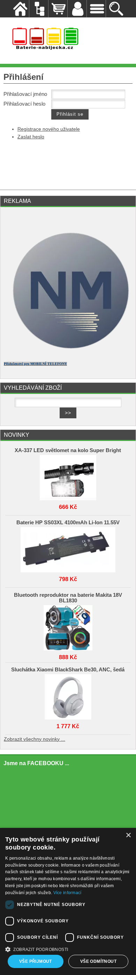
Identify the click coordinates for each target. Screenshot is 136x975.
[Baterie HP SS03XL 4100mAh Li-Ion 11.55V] (68, 548)
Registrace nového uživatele (48, 129)
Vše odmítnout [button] (98, 961)
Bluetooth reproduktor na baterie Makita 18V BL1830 (68, 597)
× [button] (128, 835)
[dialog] (68, 901)
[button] (68, 949)
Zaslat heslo (30, 136)
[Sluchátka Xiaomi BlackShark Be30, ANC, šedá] (68, 695)
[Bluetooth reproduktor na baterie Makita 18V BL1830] (68, 626)
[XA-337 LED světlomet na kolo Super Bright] (68, 475)
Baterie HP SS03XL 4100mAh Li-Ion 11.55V (68, 522)
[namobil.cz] (68, 353)
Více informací (67, 892)
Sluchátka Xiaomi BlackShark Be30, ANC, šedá (67, 669)
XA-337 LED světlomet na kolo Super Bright (68, 450)
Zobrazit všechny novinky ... (34, 739)
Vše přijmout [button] (35, 961)
